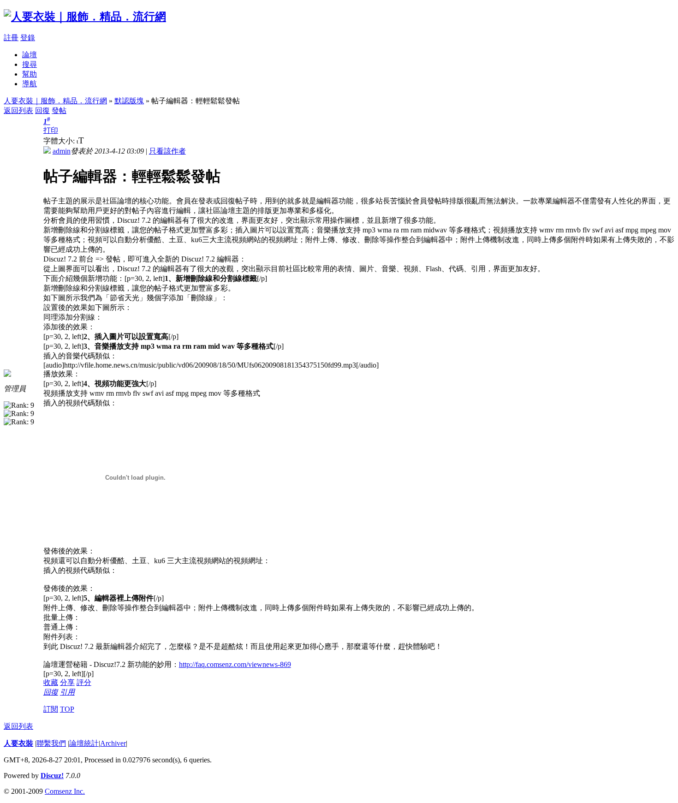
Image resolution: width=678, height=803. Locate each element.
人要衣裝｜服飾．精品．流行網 (55, 101)
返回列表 (18, 110)
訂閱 (50, 709)
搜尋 (29, 64)
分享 (67, 682)
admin (62, 151)
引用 (67, 692)
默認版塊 (129, 101)
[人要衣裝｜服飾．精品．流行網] (85, 17)
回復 (42, 110)
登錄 (27, 38)
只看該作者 (167, 151)
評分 (84, 682)
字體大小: (60, 141)
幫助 (29, 74)
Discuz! (52, 775)
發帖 (59, 110)
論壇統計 (84, 743)
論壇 (29, 55)
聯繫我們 (51, 743)
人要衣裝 (18, 743)
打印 (50, 130)
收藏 (50, 682)
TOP (67, 709)
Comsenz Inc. (65, 791)
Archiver (113, 743)
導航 (29, 84)
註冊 (11, 38)
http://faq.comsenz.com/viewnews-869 (235, 664)
